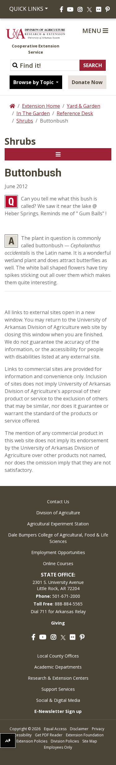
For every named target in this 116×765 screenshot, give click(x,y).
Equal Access (55, 728)
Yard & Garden (83, 106)
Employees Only (58, 747)
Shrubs (24, 120)
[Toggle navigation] (58, 154)
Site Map (89, 741)
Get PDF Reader (48, 735)
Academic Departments (58, 667)
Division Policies (65, 741)
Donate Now (87, 82)
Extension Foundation (85, 735)
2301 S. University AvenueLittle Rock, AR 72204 (58, 585)
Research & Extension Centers (58, 678)
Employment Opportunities (58, 552)
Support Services (58, 689)
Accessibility (21, 735)
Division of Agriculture (58, 513)
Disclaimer (79, 728)
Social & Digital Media (58, 700)
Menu (92, 30)
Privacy (98, 728)
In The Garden (33, 113)
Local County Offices (58, 656)
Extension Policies (31, 741)
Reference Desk (75, 113)
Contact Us (58, 501)
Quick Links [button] (26, 8)
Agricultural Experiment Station (58, 524)
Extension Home (41, 106)
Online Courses (58, 563)
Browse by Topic (34, 82)
